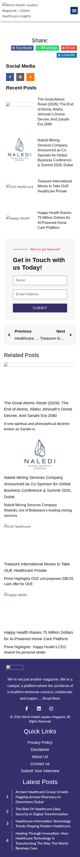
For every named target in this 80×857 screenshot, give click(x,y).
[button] (74, 10)
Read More (51, 698)
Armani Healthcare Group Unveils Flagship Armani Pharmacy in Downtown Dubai (42, 797)
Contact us (40, 764)
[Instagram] (30, 77)
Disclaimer (40, 749)
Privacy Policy (40, 742)
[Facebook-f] (10, 77)
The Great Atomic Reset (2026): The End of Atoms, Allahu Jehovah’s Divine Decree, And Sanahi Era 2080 (38, 409)
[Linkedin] (20, 77)
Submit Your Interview (40, 771)
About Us (40, 756)
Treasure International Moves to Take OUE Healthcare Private (55, 186)
